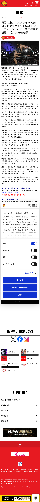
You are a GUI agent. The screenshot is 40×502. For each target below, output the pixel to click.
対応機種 (4, 410)
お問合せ (4, 416)
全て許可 (20, 280)
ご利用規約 (5, 405)
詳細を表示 (29, 273)
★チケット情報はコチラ (9, 193)
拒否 (20, 295)
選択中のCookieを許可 (20, 287)
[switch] (34, 250)
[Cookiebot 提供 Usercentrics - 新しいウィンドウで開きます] (28, 205)
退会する (4, 421)
